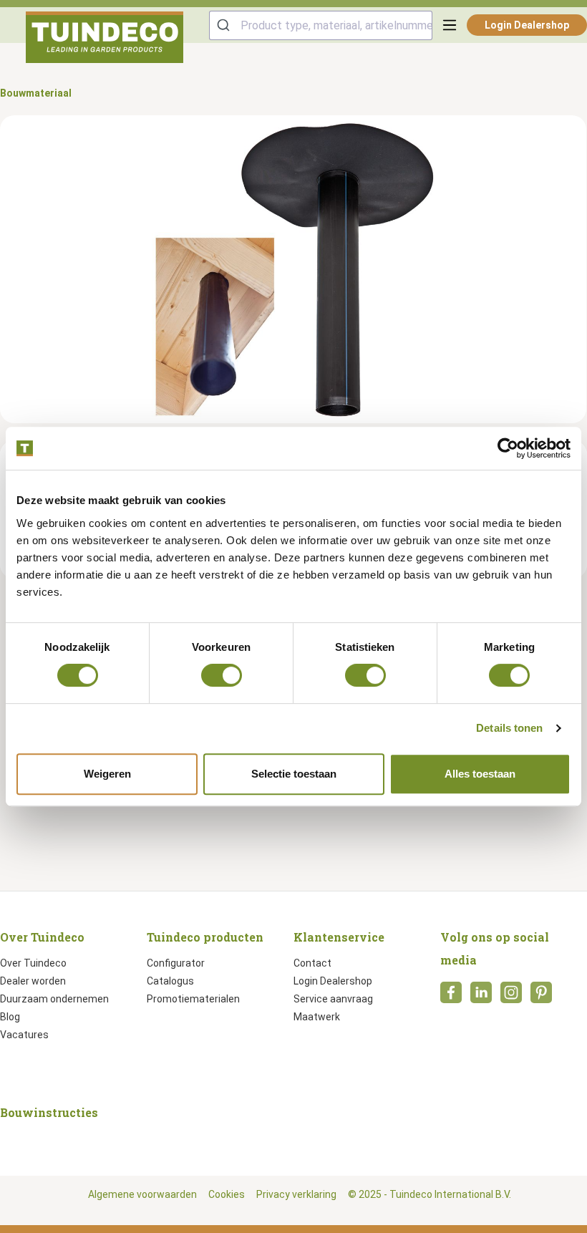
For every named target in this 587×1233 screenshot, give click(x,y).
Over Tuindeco (33, 963)
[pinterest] (541, 996)
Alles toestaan (480, 774)
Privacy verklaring (296, 1194)
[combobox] (320, 25)
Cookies (226, 1194)
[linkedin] (481, 996)
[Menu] (449, 25)
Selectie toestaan (293, 774)
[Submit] (225, 25)
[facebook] (451, 996)
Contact (312, 963)
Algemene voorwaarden (142, 1194)
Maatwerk (317, 1016)
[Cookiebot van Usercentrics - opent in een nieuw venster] (508, 448)
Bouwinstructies (49, 1112)
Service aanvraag (333, 999)
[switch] (221, 675)
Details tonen (509, 728)
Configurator (176, 963)
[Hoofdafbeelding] (293, 269)
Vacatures (24, 1034)
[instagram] (511, 996)
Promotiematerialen (193, 999)
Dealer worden (33, 981)
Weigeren (107, 774)
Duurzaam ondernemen (54, 999)
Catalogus (170, 981)
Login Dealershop (527, 25)
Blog (10, 1016)
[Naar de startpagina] (104, 37)
